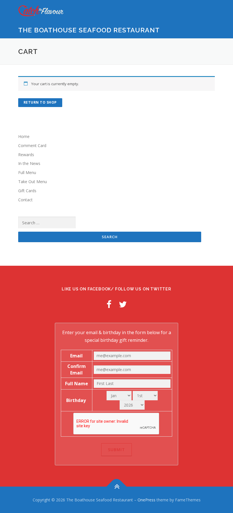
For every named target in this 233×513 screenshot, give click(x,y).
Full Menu (27, 172)
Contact (25, 199)
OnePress (146, 499)
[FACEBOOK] (109, 304)
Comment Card (32, 145)
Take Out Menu (32, 181)
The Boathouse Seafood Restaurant (89, 30)
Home (24, 136)
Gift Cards (27, 190)
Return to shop (40, 102)
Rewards (26, 154)
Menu (210, 10)
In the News (29, 163)
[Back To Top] (117, 486)
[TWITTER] (123, 304)
